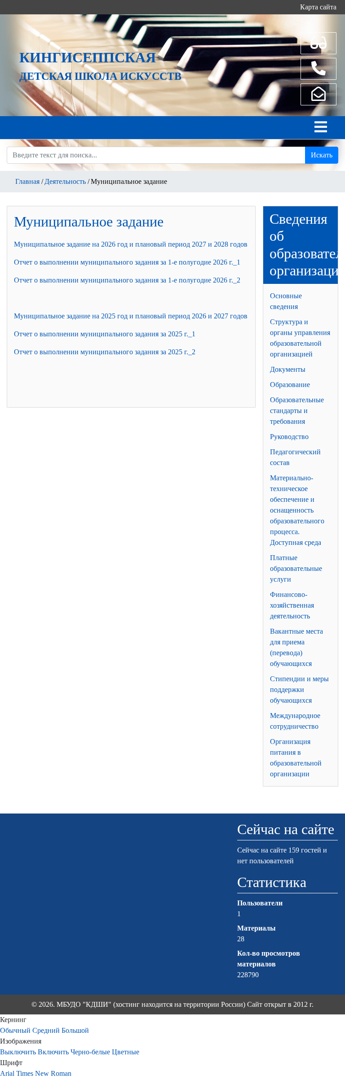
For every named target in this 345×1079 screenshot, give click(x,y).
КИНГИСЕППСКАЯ (87, 57)
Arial (7, 1073)
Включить (53, 1052)
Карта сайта (318, 7)
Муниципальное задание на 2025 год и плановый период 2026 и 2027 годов (131, 316)
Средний (46, 1030)
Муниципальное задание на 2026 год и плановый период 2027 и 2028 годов (131, 244)
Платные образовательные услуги (296, 568)
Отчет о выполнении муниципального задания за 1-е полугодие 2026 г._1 (127, 262)
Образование (290, 384)
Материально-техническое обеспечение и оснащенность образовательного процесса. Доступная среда (297, 510)
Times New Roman (43, 1073)
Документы (287, 369)
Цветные (125, 1052)
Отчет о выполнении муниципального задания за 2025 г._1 (104, 334)
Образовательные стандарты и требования (297, 410)
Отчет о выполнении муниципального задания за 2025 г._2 (104, 352)
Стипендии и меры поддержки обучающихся (299, 689)
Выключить (18, 1052)
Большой (75, 1030)
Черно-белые (90, 1052)
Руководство (289, 436)
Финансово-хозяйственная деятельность (292, 605)
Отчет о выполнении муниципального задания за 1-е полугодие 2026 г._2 (127, 280)
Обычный (15, 1030)
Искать (321, 155)
